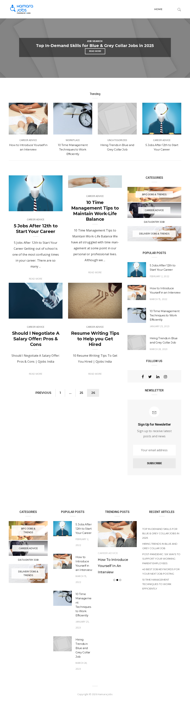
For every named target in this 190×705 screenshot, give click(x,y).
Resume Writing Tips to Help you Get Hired (95, 338)
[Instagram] (165, 377)
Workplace (28, 140)
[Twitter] (150, 377)
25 (81, 393)
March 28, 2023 (159, 349)
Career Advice (117, 140)
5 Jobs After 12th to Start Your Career (36, 228)
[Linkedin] (157, 377)
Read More (35, 278)
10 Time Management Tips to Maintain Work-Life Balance (95, 211)
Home (158, 9)
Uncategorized (94, 41)
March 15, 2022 (158, 299)
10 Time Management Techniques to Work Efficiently (28, 149)
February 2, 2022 (48, 206)
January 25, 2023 (159, 326)
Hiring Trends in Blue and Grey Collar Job (95, 45)
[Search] (179, 9)
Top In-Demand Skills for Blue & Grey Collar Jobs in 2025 (160, 533)
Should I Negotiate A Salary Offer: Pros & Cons (35, 338)
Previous (43, 393)
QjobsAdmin (23, 206)
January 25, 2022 (48, 313)
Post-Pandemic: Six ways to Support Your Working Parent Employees (161, 559)
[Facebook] (143, 377)
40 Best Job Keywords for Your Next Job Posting (161, 571)
